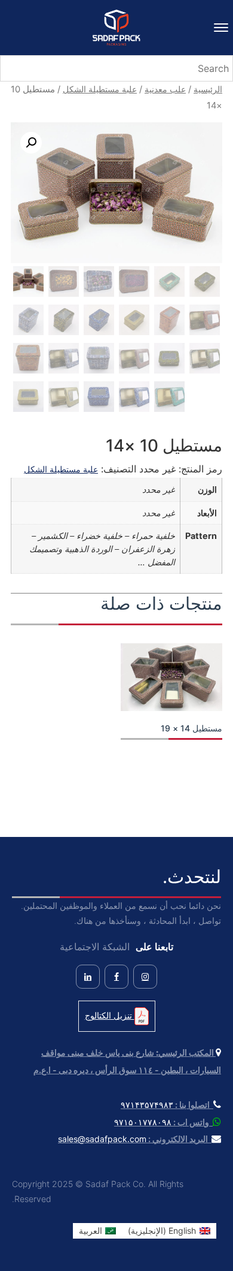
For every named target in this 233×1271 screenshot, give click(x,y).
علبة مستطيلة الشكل (100, 89)
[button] (31, 142)
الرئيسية (208, 89)
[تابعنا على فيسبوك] (116, 977)
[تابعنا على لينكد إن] (88, 977)
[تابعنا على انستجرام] (145, 977)
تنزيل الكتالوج (109, 1015)
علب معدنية (165, 89)
